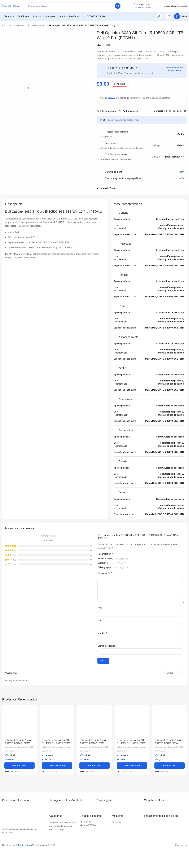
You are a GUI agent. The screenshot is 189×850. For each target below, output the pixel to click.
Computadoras (17, 25)
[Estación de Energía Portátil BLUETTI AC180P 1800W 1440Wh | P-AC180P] (94, 722)
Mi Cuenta (117, 822)
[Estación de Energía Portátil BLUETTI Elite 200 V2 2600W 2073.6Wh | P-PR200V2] (57, 722)
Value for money (105, 558)
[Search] (117, 6)
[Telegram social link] (185, 111)
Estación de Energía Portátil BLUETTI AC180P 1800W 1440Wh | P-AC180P (92, 743)
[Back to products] (181, 25)
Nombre (102, 633)
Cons (100, 620)
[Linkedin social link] (177, 111)
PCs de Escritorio (35, 25)
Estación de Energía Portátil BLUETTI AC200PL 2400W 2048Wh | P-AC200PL (17, 743)
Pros (99, 607)
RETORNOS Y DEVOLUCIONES (88, 823)
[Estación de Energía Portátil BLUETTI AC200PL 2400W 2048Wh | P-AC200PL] (19, 722)
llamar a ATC (142, 16)
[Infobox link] (18, 800)
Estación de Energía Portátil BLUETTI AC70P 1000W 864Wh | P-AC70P (167, 743)
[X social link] (170, 111)
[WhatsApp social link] (181, 111)
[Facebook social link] (166, 111)
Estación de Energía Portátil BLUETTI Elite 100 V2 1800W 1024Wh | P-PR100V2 (131, 743)
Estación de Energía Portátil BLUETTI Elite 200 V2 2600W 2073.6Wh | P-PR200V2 (56, 743)
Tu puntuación (105, 554)
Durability (102, 563)
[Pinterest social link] (174, 111)
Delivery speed (105, 567)
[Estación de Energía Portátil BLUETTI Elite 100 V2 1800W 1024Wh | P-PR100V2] (132, 722)
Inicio (4, 25)
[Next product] (185, 25)
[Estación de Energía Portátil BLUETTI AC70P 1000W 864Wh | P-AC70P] (169, 722)
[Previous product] (178, 25)
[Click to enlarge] (27, 88)
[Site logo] (11, 5)
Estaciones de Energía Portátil (18, 747)
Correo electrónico (107, 646)
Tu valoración (104, 573)
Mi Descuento (174, 70)
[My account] (158, 16)
